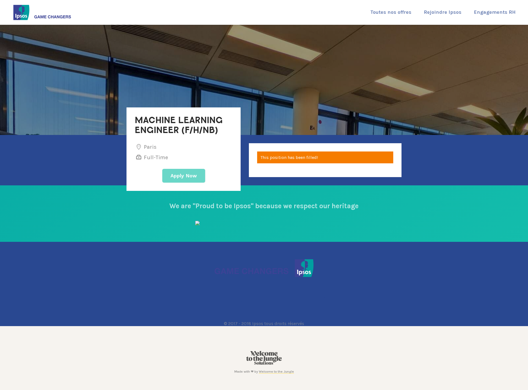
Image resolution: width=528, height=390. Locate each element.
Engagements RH (495, 12)
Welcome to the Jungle (276, 371)
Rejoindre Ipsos (442, 12)
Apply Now (183, 175)
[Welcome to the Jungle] (264, 363)
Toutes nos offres (390, 12)
